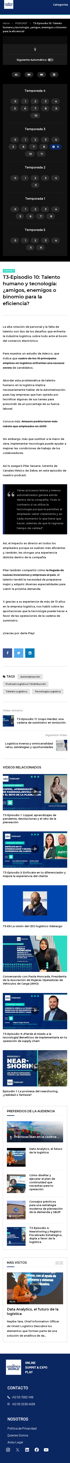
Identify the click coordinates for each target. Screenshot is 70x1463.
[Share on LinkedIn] (30, 653)
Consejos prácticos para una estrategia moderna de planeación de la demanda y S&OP (46, 1207)
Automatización (30, 676)
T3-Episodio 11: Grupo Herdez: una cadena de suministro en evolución (41, 720)
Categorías (60, 4)
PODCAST (21, 23)
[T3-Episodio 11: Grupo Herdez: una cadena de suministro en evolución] (8, 721)
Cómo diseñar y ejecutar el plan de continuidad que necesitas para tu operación (42, 1182)
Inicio (6, 23)
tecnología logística (48, 691)
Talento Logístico (16, 691)
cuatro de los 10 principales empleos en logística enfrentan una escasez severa (33, 363)
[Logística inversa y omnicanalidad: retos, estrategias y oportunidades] (61, 745)
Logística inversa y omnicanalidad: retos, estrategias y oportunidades (29, 745)
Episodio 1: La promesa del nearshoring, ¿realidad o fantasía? (30, 1093)
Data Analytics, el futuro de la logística (45, 1150)
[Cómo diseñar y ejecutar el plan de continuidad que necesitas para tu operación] (16, 1183)
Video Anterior (13, 710)
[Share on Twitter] (18, 653)
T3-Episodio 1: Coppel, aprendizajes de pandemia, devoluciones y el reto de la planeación (29, 818)
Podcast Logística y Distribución (26, 684)
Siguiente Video (56, 735)
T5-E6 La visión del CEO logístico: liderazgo (32, 926)
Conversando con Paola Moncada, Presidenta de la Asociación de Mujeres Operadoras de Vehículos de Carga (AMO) (34, 980)
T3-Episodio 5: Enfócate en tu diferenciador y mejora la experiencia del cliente (34, 874)
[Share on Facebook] (7, 653)
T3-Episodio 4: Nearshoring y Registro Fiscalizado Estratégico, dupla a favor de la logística (45, 1235)
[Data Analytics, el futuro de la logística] (16, 1157)
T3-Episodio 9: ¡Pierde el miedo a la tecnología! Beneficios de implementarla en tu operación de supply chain (35, 1037)
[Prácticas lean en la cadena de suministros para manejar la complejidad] (35, 1131)
